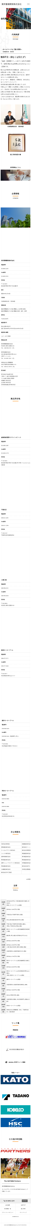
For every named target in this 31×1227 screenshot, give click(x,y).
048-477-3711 (5, 658)
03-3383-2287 (5, 445)
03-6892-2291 (5, 268)
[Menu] (28, 4)
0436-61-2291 (5, 517)
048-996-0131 (5, 588)
